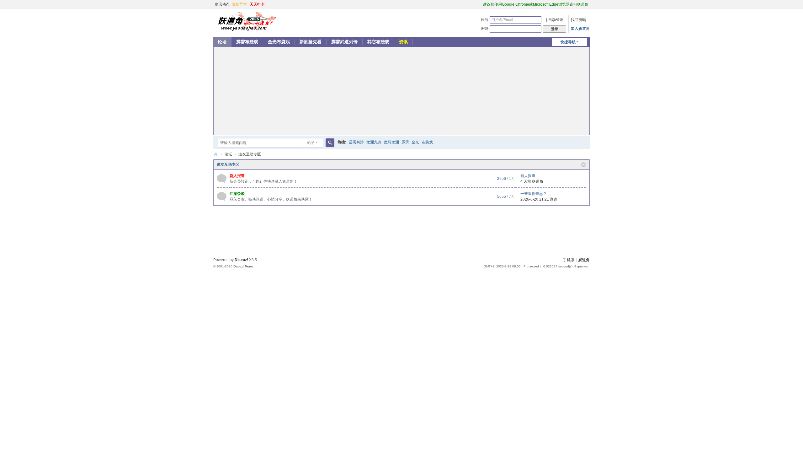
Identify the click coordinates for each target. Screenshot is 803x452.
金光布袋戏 (279, 41)
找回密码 (578, 20)
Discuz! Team (243, 266)
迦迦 (553, 199)
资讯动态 (222, 4)
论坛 (222, 41)
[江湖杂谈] (221, 196)
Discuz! (241, 260)
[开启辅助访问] (480, 4)
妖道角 (215, 154)
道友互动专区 (228, 164)
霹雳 (405, 142)
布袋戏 (427, 142)
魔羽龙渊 (391, 142)
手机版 (568, 260)
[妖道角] (244, 22)
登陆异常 (239, 4)
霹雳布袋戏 (247, 41)
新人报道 (237, 176)
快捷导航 (568, 42)
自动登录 (555, 20)
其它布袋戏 (378, 41)
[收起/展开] (583, 164)
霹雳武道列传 (344, 41)
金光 (415, 142)
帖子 (311, 143)
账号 (484, 20)
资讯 (403, 41)
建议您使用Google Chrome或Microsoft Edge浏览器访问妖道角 (535, 4)
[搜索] (330, 142)
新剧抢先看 (311, 41)
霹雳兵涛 (356, 142)
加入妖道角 (580, 28)
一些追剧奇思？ (533, 193)
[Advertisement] (401, 91)
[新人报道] (221, 178)
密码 (484, 28)
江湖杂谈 (237, 193)
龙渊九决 (373, 142)
